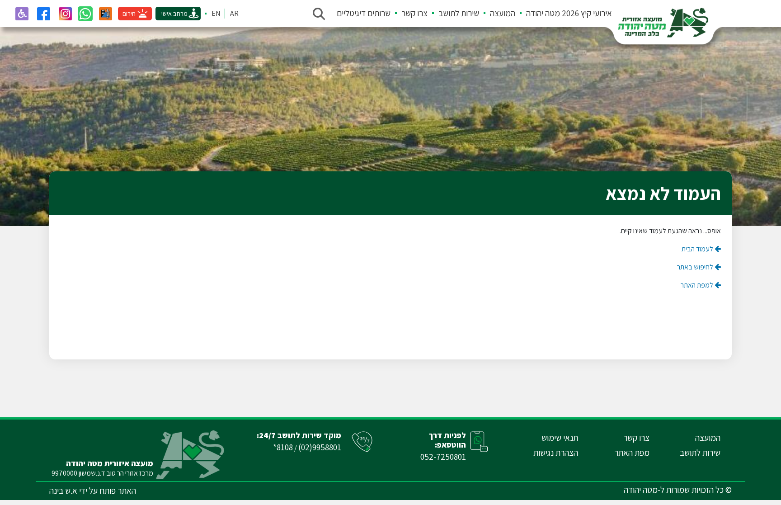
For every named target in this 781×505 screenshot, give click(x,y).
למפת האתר (698, 285)
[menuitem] (563, 13)
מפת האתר (631, 452)
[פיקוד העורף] (105, 14)
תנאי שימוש (559, 438)
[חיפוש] (319, 14)
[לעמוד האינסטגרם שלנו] (65, 14)
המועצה (502, 13)
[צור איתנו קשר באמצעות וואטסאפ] (85, 13)
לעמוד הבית (698, 249)
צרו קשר (414, 13)
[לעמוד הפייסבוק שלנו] (43, 14)
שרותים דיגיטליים (363, 13)
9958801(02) (319, 447)
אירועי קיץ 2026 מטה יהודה (569, 13)
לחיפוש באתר (696, 267)
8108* (283, 447)
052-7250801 (443, 457)
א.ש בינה (63, 490)
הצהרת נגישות (555, 452)
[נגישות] (22, 14)
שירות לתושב (458, 13)
